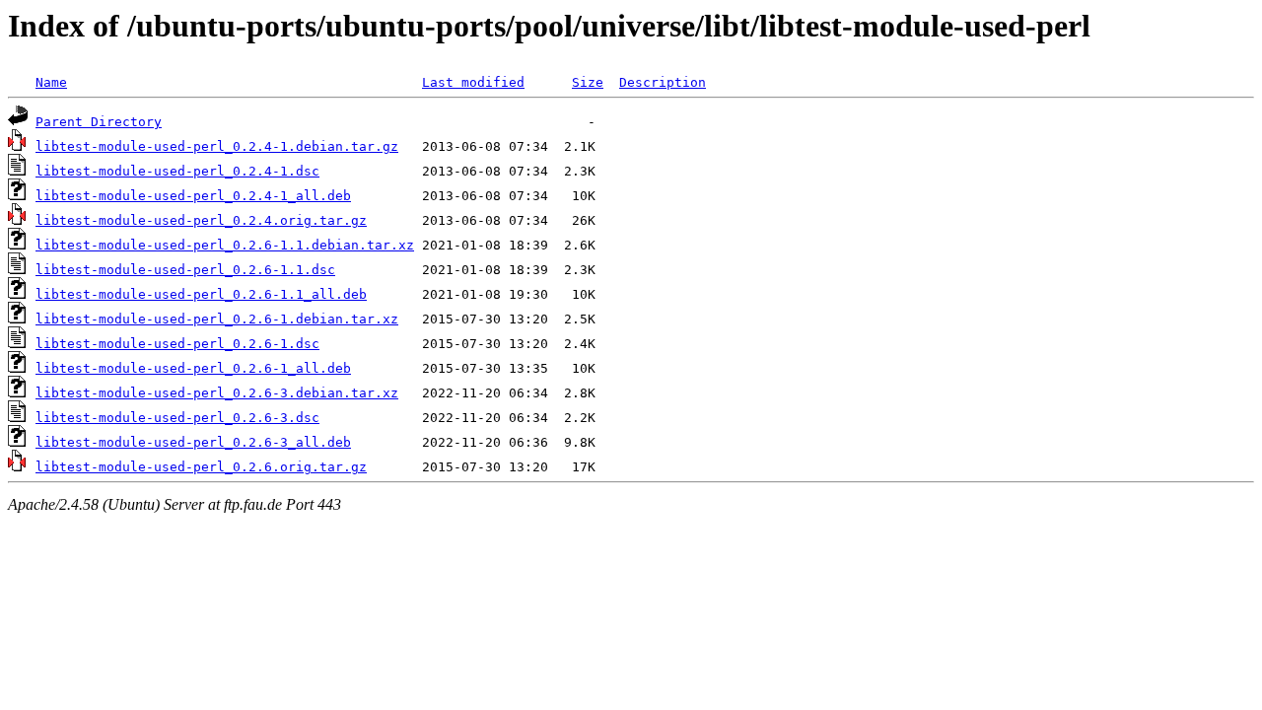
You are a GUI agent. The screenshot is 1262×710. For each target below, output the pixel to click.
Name (51, 82)
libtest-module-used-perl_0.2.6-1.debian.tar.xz (216, 319)
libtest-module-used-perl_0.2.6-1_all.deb (193, 368)
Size (587, 82)
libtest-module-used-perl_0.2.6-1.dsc (177, 343)
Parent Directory (98, 121)
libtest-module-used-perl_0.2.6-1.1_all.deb (201, 294)
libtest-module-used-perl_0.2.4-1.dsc (177, 171)
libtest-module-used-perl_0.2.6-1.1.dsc (185, 269)
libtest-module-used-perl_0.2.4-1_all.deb (193, 195)
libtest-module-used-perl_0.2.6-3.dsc (177, 417)
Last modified (473, 82)
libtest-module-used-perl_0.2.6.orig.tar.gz (201, 467)
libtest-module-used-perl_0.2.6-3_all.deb (193, 442)
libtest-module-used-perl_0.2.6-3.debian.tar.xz (216, 393)
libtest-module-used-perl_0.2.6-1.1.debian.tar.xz (224, 245)
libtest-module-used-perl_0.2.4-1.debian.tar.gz (216, 146)
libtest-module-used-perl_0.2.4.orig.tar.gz (201, 220)
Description (662, 82)
